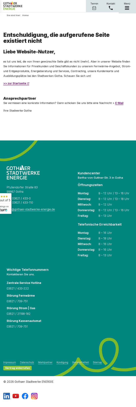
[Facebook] (25, 396)
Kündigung (62, 362)
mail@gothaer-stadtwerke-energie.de (31, 209)
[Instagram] (34, 396)
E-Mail (119, 103)
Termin (94, 3)
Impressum (9, 362)
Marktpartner (45, 362)
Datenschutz (27, 362)
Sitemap (97, 362)
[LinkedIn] (7, 396)
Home (25, 15)
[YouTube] (15, 396)
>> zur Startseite (14, 83)
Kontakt (110, 3)
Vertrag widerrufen (17, 368)
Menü (127, 3)
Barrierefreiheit (80, 362)
